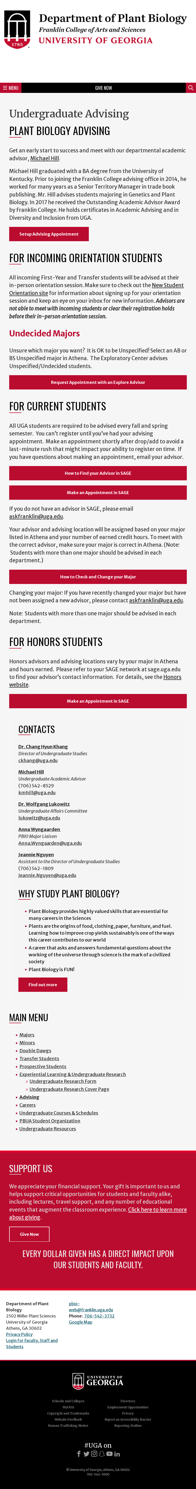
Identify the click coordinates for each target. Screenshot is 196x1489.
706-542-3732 (99, 1316)
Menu (13, 87)
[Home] (98, 40)
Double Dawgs (35, 1051)
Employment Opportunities (128, 1407)
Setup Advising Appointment (49, 234)
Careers (27, 1105)
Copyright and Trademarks (68, 1413)
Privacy (128, 1413)
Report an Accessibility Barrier (128, 1419)
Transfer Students (39, 1058)
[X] (86, 1454)
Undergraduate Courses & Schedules (58, 1113)
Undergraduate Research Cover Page (69, 1089)
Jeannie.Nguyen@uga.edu (47, 875)
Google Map (80, 1322)
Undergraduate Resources (47, 1129)
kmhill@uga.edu (37, 793)
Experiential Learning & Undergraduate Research (72, 1074)
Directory (127, 1401)
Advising (29, 1097)
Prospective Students (42, 1066)
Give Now (103, 87)
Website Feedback (68, 1419)
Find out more (43, 984)
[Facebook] (79, 1454)
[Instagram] (94, 1454)
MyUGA (68, 1407)
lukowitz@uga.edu (39, 818)
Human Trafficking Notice (68, 1425)
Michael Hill (44, 158)
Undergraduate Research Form (63, 1081)
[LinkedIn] (117, 1454)
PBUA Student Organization (49, 1121)
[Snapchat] (102, 1454)
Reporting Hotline (128, 1425)
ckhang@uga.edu (38, 760)
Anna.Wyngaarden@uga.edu (50, 843)
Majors (26, 1035)
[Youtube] (109, 1454)
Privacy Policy (19, 1334)
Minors (27, 1043)
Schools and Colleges (68, 1401)
